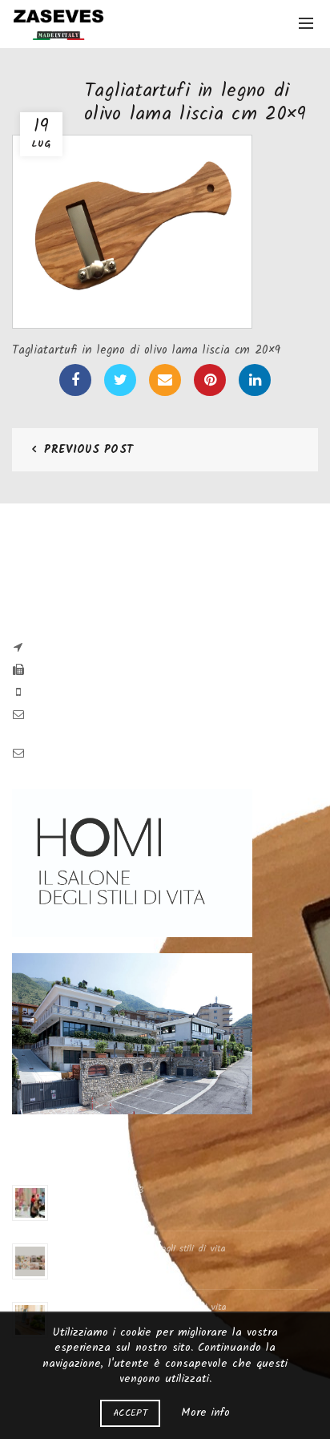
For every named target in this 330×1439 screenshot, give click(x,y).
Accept (130, 1413)
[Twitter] (120, 380)
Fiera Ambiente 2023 (99, 1190)
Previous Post (88, 450)
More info (205, 1412)
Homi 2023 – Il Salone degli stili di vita (141, 1248)
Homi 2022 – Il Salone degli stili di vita (141, 1307)
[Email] (165, 380)
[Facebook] (75, 380)
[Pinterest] (210, 380)
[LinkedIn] (255, 380)
